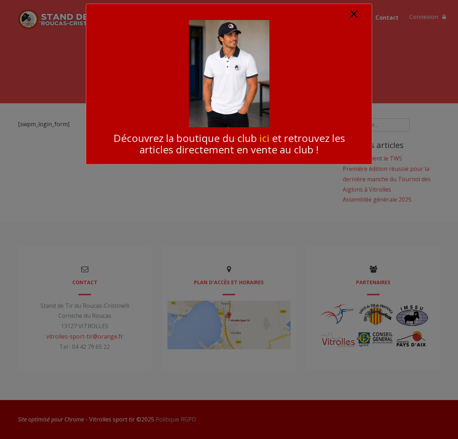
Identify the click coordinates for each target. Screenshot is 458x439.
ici (264, 138)
